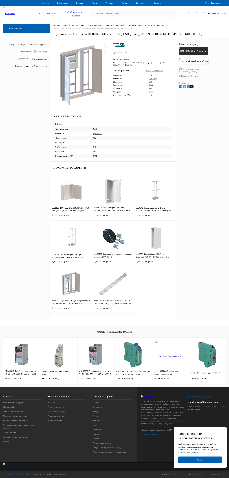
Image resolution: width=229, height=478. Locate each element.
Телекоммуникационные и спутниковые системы (19, 426)
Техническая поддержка (102, 443)
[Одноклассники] (184, 86)
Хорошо (200, 460)
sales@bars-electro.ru (76, 12)
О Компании (62, 3)
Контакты (96, 439)
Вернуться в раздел (17, 45)
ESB (151, 75)
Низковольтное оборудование (15, 403)
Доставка (110, 3)
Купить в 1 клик (201, 61)
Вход (207, 3)
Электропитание (9, 432)
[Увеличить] (81, 75)
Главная (45, 3)
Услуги (94, 3)
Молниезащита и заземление (15, 416)
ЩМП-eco (153, 79)
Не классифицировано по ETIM (15, 421)
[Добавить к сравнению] (106, 51)
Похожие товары (21, 66)
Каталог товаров (14, 28)
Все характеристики (154, 71)
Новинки (51, 403)
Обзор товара (25, 52)
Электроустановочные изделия (15, 437)
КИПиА (6, 441)
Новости (157, 3)
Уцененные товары (55, 421)
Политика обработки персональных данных (110, 452)
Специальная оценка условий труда (107, 448)
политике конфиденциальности (191, 453)
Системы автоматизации (13, 412)
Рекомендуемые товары (57, 416)
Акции (124, 3)
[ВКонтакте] (180, 86)
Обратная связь (14, 474)
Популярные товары (56, 407)
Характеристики (22, 59)
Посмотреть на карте (150, 434)
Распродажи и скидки (56, 412)
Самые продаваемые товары (114, 332)
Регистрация (216, 3)
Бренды (79, 3)
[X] (191, 86)
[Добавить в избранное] (106, 45)
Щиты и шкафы (9, 407)
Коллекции (140, 3)
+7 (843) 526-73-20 (35, 474)
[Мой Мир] (188, 86)
